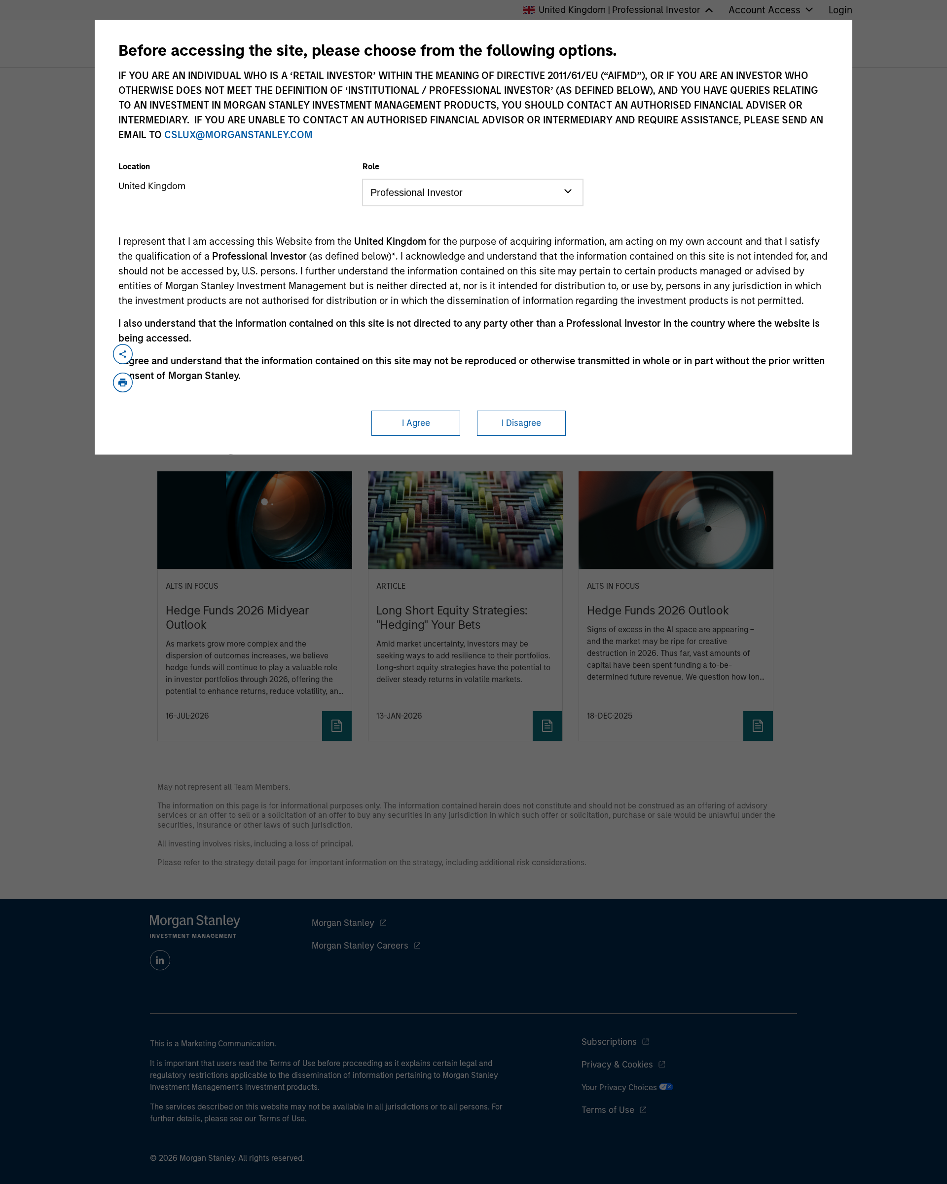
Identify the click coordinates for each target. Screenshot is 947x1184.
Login (840, 10)
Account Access (764, 10)
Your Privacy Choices (620, 1087)
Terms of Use (608, 1110)
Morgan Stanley (343, 922)
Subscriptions (609, 1041)
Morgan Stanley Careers (360, 945)
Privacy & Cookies (617, 1064)
